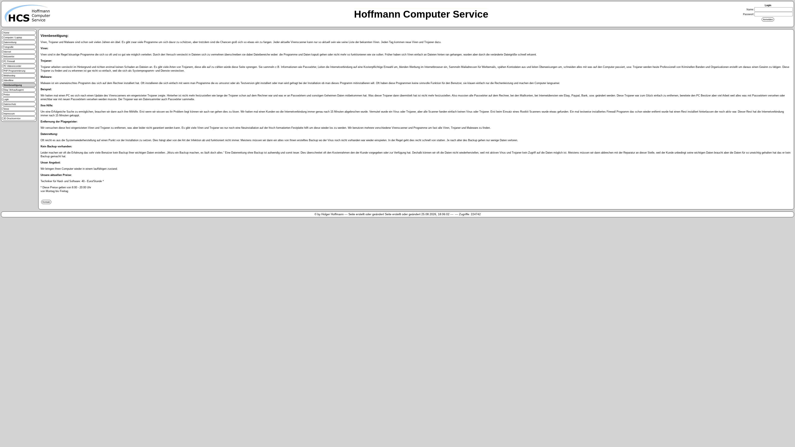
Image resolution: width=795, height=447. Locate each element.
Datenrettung (9, 42)
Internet (7, 51)
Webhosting (9, 75)
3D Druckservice (11, 118)
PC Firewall (9, 61)
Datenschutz (9, 104)
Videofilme (8, 80)
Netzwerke (8, 56)
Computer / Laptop (12, 37)
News (6, 109)
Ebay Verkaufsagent (13, 90)
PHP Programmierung (14, 71)
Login (6, 99)
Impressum (9, 113)
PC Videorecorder (12, 66)
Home (6, 32)
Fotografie (8, 47)
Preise (6, 94)
